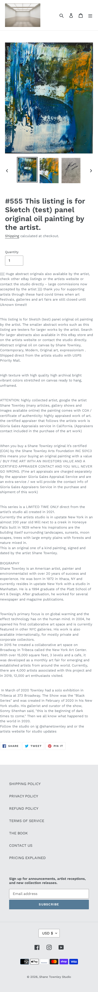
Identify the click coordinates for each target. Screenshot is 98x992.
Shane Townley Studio (55, 977)
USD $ (47, 933)
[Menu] (90, 15)
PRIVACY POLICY (23, 796)
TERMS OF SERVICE (26, 821)
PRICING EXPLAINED (27, 858)
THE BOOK (18, 833)
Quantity (11, 252)
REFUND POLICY (23, 808)
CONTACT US (20, 845)
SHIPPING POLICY (25, 784)
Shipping (12, 236)
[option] (27, 170)
